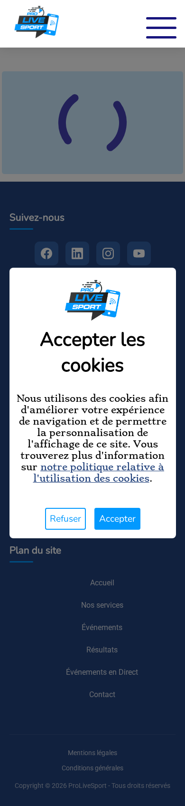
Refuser (65, 519)
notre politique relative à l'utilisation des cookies (99, 472)
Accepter (117, 519)
